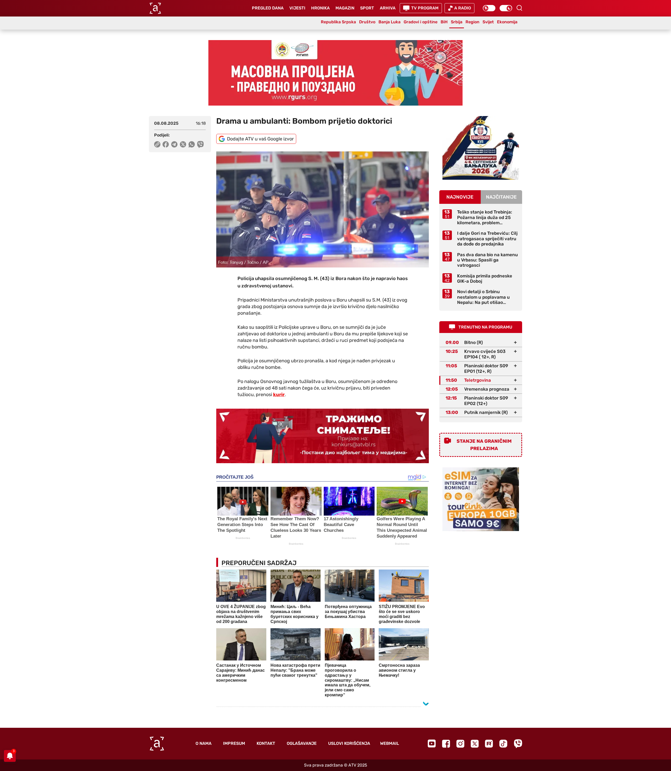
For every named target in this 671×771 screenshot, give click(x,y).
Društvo (367, 21)
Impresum (234, 743)
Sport (367, 8)
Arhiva (388, 8)
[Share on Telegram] (174, 144)
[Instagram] (460, 744)
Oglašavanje (302, 743)
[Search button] (519, 8)
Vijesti (297, 8)
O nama (204, 743)
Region (472, 21)
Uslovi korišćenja (349, 743)
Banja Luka (389, 21)
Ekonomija (507, 21)
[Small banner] (480, 148)
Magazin (345, 8)
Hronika (320, 8)
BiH (444, 21)
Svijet (488, 21)
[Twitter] (475, 744)
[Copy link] (157, 144)
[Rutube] (489, 744)
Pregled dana (268, 8)
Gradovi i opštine (420, 21)
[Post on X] (183, 144)
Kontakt (266, 743)
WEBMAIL (389, 743)
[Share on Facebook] (166, 144)
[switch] (489, 8)
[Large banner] (335, 73)
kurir (279, 394)
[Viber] (518, 743)
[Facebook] (446, 744)
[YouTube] (432, 743)
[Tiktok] (503, 744)
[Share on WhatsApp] (191, 144)
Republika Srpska (338, 21)
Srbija (456, 21)
